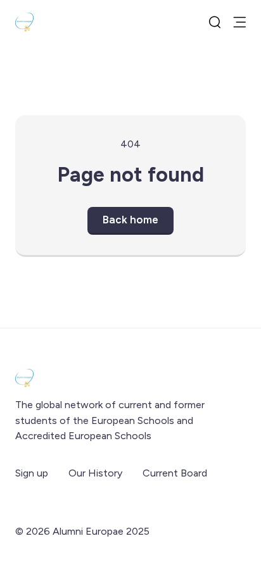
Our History (95, 473)
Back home (130, 219)
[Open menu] (239, 22)
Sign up (31, 473)
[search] (214, 22)
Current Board (175, 473)
